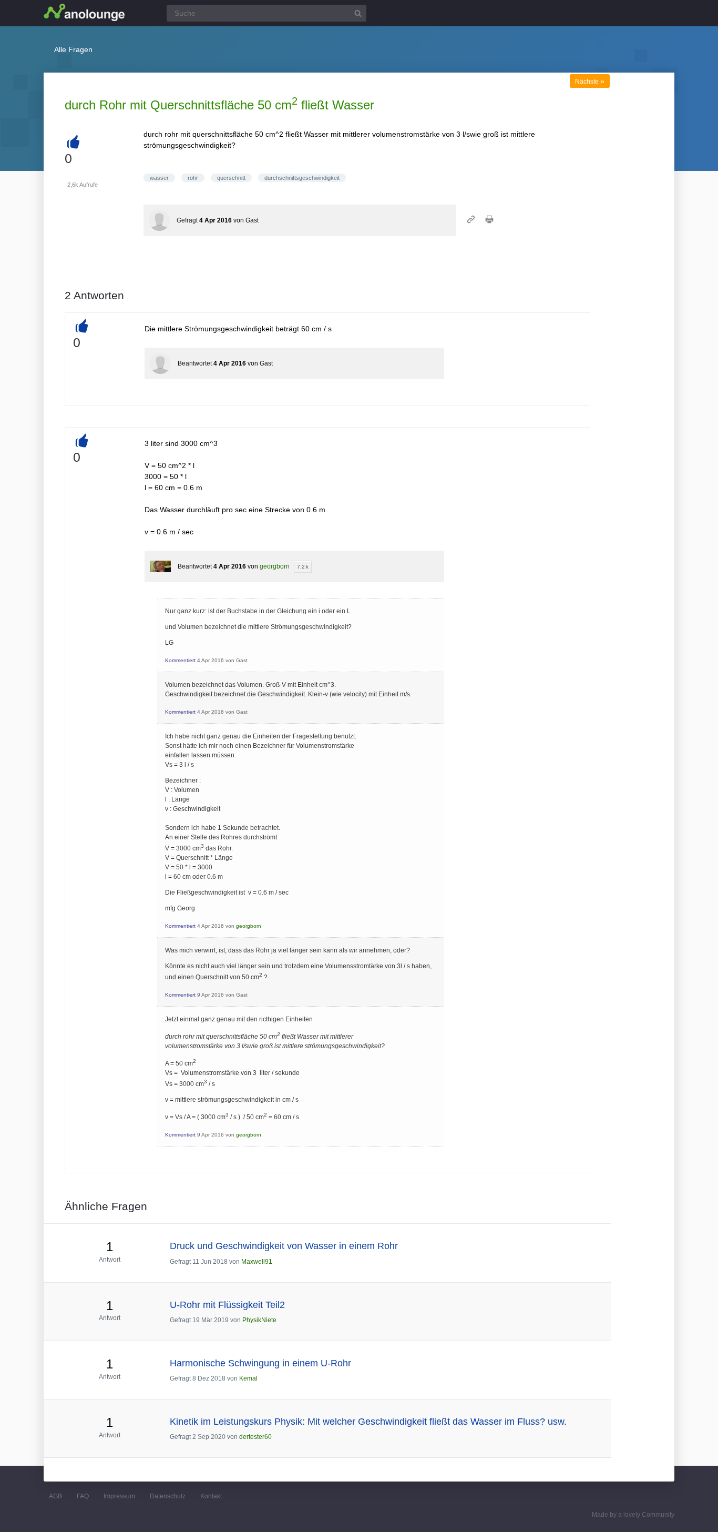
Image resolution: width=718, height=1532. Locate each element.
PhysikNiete (259, 1320)
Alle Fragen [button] (73, 49)
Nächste (589, 81)
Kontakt (211, 1496)
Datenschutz (168, 1496)
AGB (55, 1496)
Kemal (248, 1378)
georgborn (275, 566)
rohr (193, 178)
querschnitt (231, 178)
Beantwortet (195, 363)
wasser (159, 178)
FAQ (83, 1496)
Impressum (119, 1496)
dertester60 (255, 1436)
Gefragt (187, 220)
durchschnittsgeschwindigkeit (302, 178)
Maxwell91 (256, 1261)
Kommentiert (180, 660)
